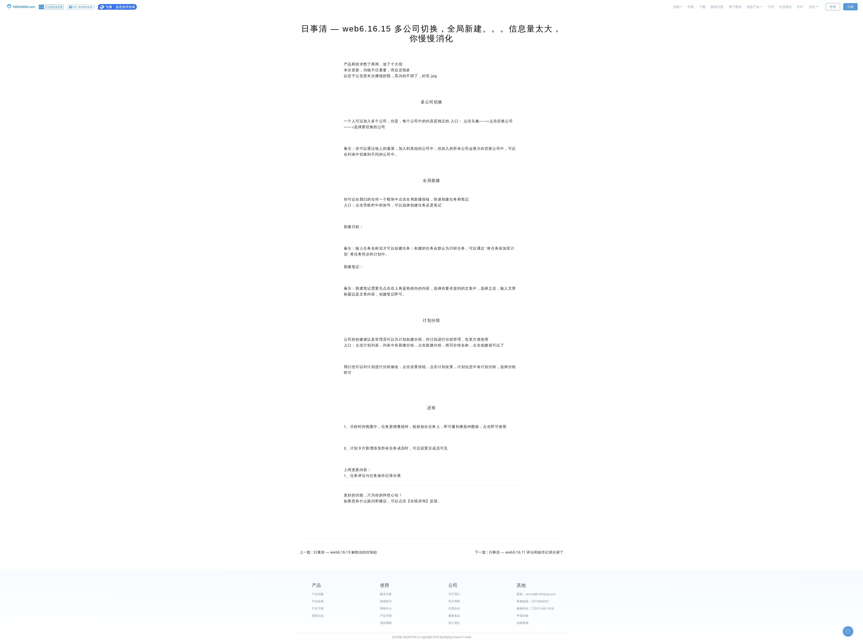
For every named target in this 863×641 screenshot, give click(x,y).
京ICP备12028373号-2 (405, 637)
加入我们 (454, 623)
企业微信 (785, 6)
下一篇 (519, 552)
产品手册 (386, 616)
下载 (702, 6)
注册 (850, 6)
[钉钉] (81, 6)
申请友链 (522, 616)
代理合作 (454, 608)
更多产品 (753, 6)
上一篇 (338, 552)
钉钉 (800, 6)
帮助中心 (386, 608)
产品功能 (318, 594)
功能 (676, 6)
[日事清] (21, 6)
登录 (833, 6)
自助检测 (522, 623)
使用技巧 (386, 601)
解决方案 (717, 6)
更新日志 (318, 616)
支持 (812, 6)
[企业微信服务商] (51, 6)
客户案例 (735, 6)
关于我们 (454, 594)
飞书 (770, 6)
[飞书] (117, 6)
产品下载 (318, 608)
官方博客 (454, 601)
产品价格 (318, 601)
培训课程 (386, 623)
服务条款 (454, 616)
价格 (690, 6)
